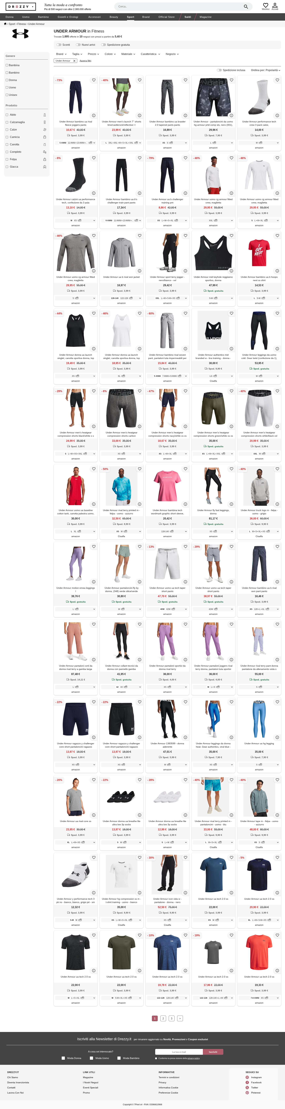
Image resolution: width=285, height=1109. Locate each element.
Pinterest (255, 1092)
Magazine (206, 17)
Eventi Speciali (90, 1087)
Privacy (162, 1082)
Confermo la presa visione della (179, 1058)
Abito (13, 114)
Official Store (166, 17)
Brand (146, 17)
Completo (15, 151)
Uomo (26, 17)
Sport (130, 17)
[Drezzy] (24, 7)
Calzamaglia (17, 122)
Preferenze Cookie (168, 1092)
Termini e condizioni (169, 1077)
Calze (13, 129)
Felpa (13, 159)
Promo (86, 1092)
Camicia (15, 137)
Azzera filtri (85, 60)
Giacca (14, 166)
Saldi (188, 17)
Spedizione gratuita (118, 44)
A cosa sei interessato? (100, 1051)
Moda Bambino (131, 1058)
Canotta (14, 144)
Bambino (43, 17)
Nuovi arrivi (88, 44)
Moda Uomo (102, 1058)
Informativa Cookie (168, 1087)
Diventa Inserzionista (18, 1082)
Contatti (11, 1087)
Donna (10, 17)
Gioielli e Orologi (68, 17)
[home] (5, 24)
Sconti (66, 44)
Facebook (256, 1082)
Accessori (94, 17)
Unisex (13, 95)
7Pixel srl (138, 1104)
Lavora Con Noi (15, 1092)
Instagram (256, 1077)
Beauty (114, 17)
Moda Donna (74, 1058)
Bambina (14, 65)
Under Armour (63, 60)
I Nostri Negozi (90, 1082)
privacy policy (194, 1058)
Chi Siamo (12, 1077)
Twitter (254, 1087)
